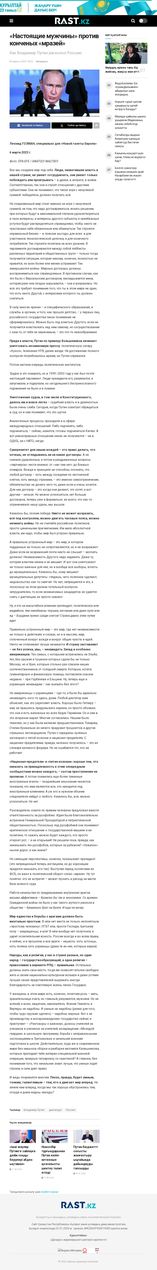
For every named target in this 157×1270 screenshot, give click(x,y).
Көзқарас (42, 61)
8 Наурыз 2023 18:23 (21, 61)
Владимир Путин (34, 1110)
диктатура (55, 1110)
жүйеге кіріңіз (49, 1191)
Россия (70, 1110)
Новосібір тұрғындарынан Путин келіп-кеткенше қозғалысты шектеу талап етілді (53, 1159)
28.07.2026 (80, 1173)
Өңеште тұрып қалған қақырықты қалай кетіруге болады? (128, 105)
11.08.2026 (16, 1169)
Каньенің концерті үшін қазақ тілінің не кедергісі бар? (130, 157)
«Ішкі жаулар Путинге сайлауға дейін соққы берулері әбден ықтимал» (22, 1155)
